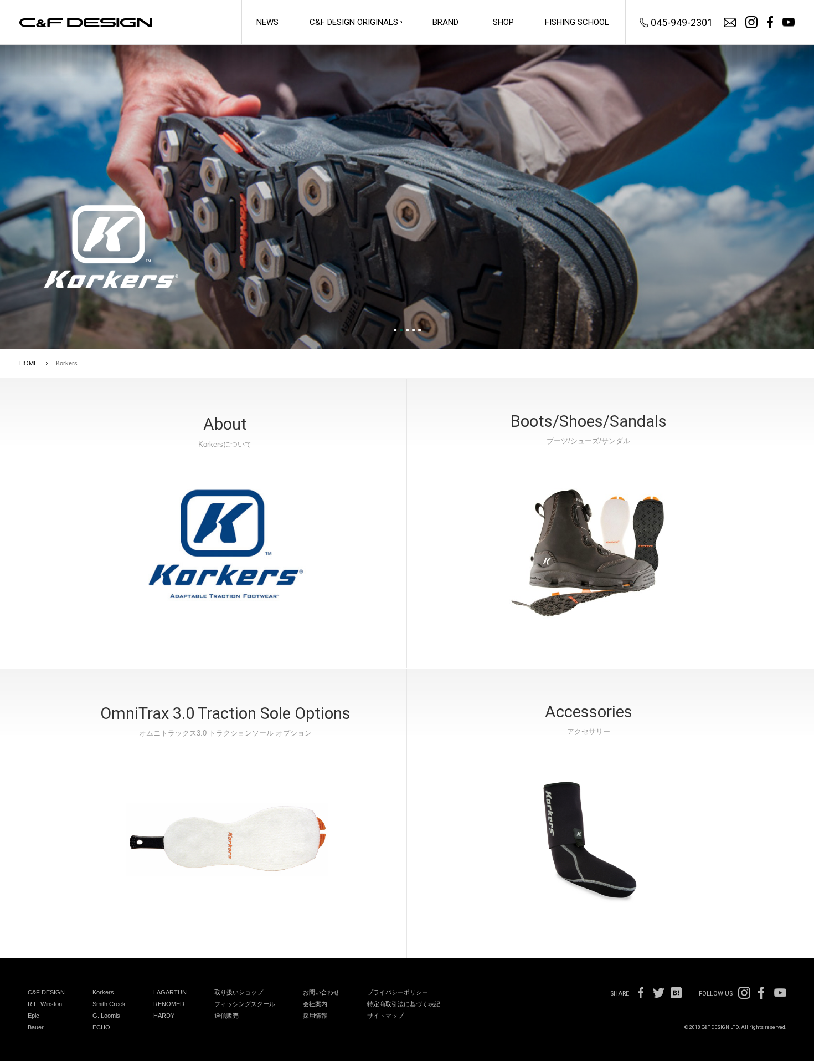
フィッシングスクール (244, 1004)
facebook (770, 22)
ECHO (101, 1027)
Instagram (751, 22)
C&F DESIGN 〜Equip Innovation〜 (85, 22)
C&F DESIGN (46, 992)
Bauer (36, 1027)
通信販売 (226, 1015)
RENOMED (168, 1004)
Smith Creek (109, 1004)
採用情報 (315, 1015)
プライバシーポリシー (397, 992)
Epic (33, 1015)
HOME (28, 363)
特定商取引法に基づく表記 (403, 1004)
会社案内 (315, 1004)
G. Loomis (106, 1015)
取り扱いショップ (238, 992)
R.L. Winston (45, 1004)
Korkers (103, 992)
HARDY (163, 1015)
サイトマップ (385, 1015)
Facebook (641, 993)
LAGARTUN (170, 992)
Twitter (658, 993)
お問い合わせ (730, 22)
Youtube (788, 22)
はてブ (676, 993)
